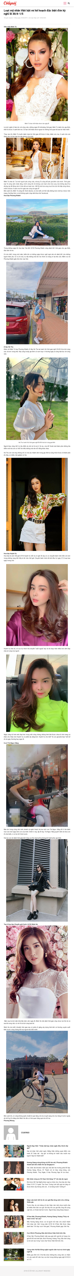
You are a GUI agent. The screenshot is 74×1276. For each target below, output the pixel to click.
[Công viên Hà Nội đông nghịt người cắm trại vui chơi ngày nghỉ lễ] (14, 1255)
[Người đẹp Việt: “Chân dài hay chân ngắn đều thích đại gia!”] (14, 1151)
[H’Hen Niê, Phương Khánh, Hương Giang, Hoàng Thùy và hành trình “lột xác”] (14, 1221)
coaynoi (25, 1132)
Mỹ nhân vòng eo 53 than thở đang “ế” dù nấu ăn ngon (47, 1179)
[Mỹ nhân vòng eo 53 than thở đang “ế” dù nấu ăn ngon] (14, 1184)
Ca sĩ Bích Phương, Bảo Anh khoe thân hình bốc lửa (46, 1233)
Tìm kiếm (66, 6)
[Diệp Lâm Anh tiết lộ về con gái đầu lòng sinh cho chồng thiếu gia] (14, 1205)
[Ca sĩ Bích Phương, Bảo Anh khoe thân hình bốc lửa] (14, 1238)
